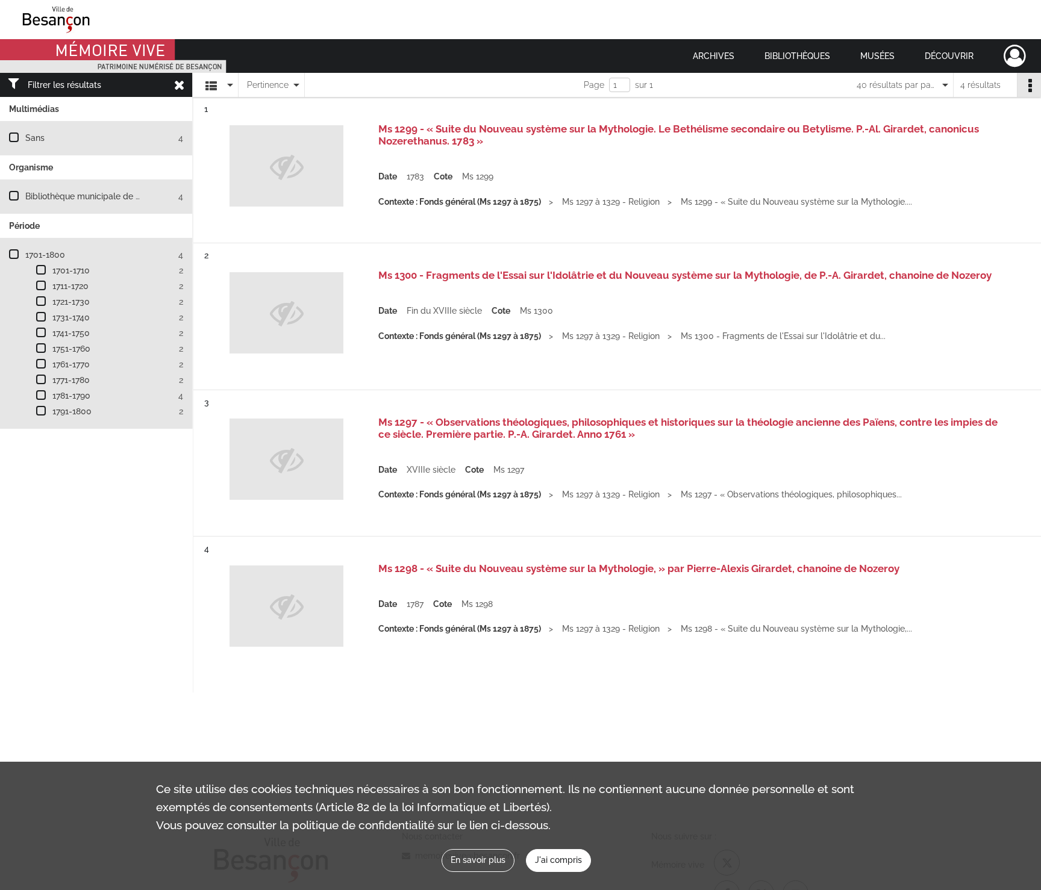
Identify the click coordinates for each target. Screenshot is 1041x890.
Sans (35, 138)
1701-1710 (71, 270)
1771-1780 (71, 380)
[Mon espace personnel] (1015, 56)
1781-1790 (71, 395)
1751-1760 (71, 348)
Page (594, 85)
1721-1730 (71, 302)
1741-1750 (71, 333)
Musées (877, 56)
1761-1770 (71, 364)
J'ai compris (558, 860)
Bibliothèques (797, 56)
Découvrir (949, 56)
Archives (713, 56)
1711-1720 (70, 286)
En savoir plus (478, 860)
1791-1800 (72, 411)
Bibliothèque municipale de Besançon (99, 196)
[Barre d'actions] (1029, 85)
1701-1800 (45, 255)
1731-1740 (71, 317)
